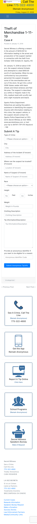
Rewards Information (12, 502)
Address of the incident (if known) (17, 153)
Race (6, 181)
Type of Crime (9, 135)
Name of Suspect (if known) (15, 173)
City (5, 144)
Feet (13, 195)
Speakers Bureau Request (14, 505)
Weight (6, 202)
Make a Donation (10, 507)
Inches (30, 195)
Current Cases (9, 500)
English (9, 1)
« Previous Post (8, 287)
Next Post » (30, 287)
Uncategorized (9, 280)
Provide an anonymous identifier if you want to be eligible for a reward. (18, 252)
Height (6, 190)
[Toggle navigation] (7, 16)
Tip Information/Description (15, 220)
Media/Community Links (13, 515)
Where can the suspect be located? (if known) (18, 162)
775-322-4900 (23, 5)
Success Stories (10, 510)
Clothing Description (12, 211)
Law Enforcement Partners (14, 512)
